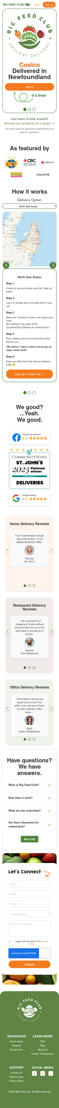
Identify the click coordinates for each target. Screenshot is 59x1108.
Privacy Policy (16, 1080)
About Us (42, 1049)
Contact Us (16, 1072)
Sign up (49, 4)
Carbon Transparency (42, 1053)
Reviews (16, 1045)
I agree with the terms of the (31, 942)
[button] (25, 109)
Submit (29, 964)
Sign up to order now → (29, 374)
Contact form (16, 1049)
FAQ (42, 1041)
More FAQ (29, 839)
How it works (16, 1041)
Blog (42, 1045)
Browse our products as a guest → (29, 123)
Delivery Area (16, 1076)
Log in (37, 4)
